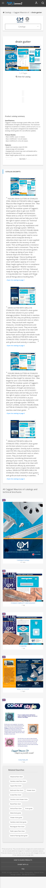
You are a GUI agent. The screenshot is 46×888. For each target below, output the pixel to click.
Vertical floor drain (16, 808)
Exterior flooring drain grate (18, 836)
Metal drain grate (15, 813)
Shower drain (31, 790)
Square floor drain (15, 786)
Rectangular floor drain (17, 827)
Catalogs (22, 26)
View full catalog (24, 77)
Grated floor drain (15, 795)
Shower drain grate (16, 818)
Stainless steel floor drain (18, 781)
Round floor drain (15, 804)
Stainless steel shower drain (19, 799)
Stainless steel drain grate (18, 822)
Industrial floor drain (16, 777)
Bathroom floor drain (16, 790)
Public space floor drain (17, 831)
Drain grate (28, 808)
